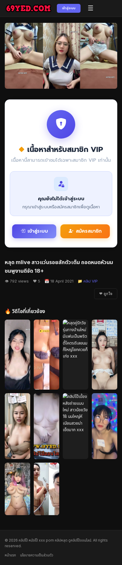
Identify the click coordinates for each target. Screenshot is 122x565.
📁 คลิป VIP (88, 281)
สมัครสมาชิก (89, 231)
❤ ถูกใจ (105, 294)
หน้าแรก (10, 555)
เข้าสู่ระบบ (69, 8)
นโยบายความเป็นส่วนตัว (36, 555)
